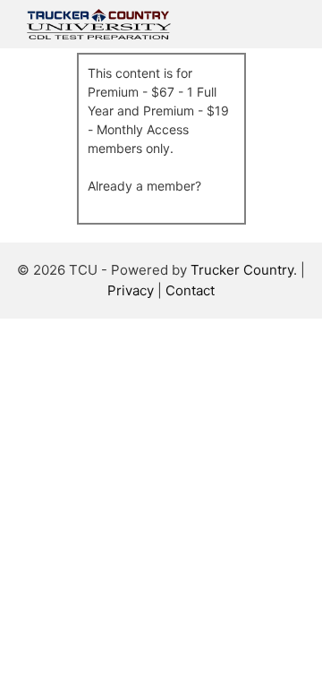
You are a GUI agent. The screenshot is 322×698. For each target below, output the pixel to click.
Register (112, 166)
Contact (190, 290)
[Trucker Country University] (99, 24)
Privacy (130, 290)
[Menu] (286, 24)
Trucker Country (242, 269)
